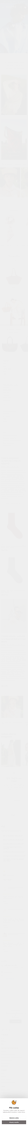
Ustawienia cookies (14, 1118)
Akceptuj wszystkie (14, 1122)
